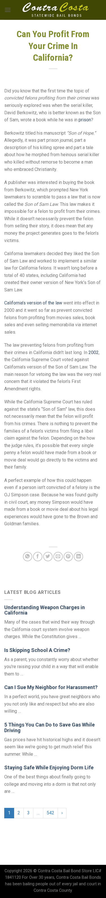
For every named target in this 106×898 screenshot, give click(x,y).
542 (50, 813)
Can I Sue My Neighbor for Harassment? (51, 687)
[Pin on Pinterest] (68, 556)
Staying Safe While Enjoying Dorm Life (49, 767)
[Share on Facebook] (37, 556)
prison (85, 119)
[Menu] (7, 10)
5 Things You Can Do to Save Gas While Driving (49, 727)
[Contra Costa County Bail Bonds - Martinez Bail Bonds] (55, 10)
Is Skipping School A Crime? (37, 650)
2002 (93, 352)
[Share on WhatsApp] (27, 556)
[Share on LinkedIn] (78, 556)
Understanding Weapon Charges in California (44, 610)
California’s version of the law (33, 303)
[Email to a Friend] (58, 556)
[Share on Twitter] (48, 556)
